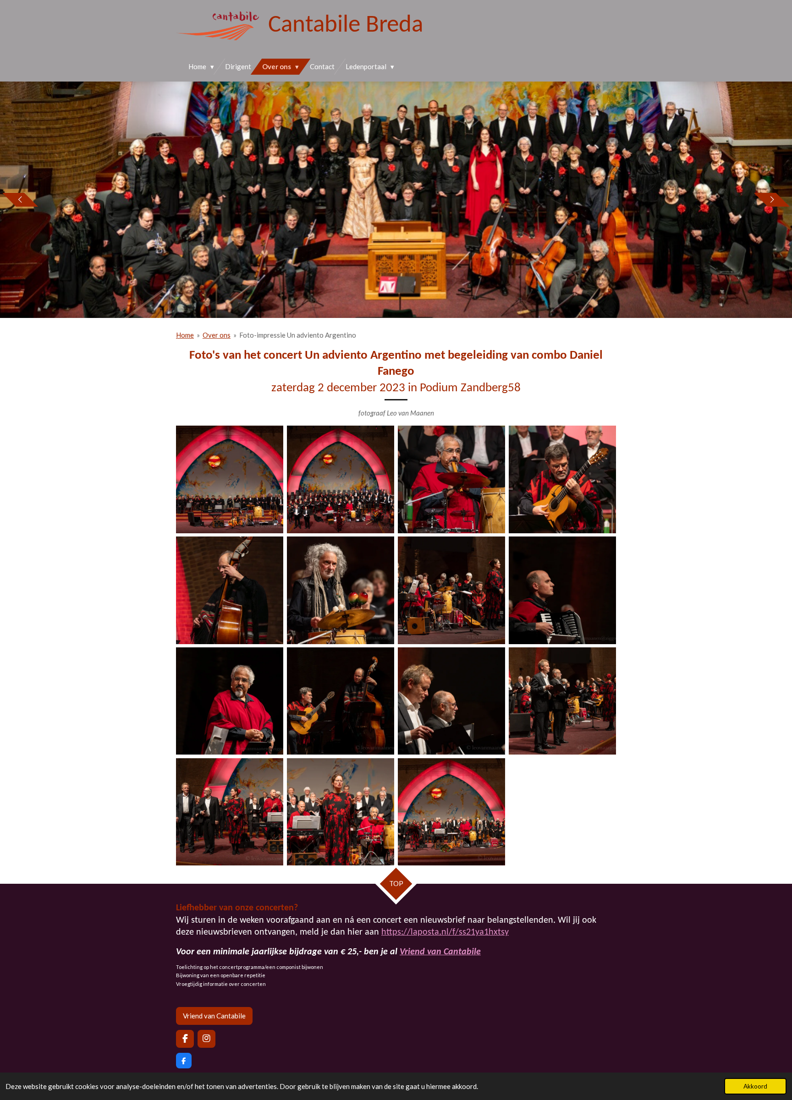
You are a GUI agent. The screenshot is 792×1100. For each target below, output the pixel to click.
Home (185, 335)
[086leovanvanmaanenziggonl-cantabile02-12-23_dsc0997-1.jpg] (451, 811)
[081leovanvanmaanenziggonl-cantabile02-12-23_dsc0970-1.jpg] (562, 701)
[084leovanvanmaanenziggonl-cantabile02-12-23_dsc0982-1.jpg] (229, 811)
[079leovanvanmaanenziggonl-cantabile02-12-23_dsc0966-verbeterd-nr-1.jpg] (340, 701)
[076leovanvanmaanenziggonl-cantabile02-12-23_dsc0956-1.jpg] (229, 701)
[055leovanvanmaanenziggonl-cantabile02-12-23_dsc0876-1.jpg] (229, 479)
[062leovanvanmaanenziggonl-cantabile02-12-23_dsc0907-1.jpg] (451, 479)
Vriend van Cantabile (440, 952)
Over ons (217, 335)
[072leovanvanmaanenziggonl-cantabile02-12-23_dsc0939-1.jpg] (451, 590)
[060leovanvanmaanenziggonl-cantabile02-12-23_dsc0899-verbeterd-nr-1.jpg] (340, 479)
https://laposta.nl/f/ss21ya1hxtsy (445, 932)
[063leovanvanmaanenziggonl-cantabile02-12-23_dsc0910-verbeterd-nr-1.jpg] (562, 479)
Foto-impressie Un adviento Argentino (297, 335)
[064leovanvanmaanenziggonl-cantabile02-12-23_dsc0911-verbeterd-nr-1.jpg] (229, 590)
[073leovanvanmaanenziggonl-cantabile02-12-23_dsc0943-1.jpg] (562, 590)
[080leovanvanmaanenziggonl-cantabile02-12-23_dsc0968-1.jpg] (451, 701)
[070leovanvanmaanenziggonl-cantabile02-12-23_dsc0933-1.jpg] (340, 590)
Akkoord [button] (755, 1086)
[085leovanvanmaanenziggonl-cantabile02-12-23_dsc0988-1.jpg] (340, 811)
